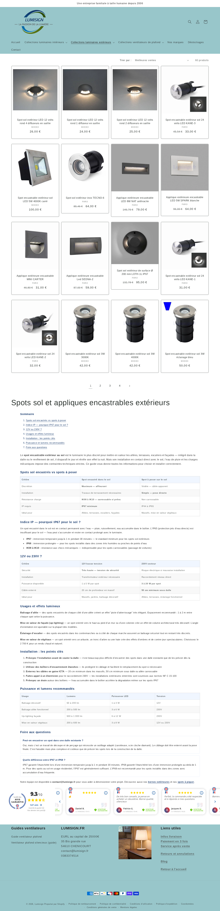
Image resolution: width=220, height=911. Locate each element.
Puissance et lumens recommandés (45, 443)
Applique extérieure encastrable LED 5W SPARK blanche (184, 199)
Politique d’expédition (166, 904)
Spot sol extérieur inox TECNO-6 (85, 198)
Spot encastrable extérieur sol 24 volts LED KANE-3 (185, 122)
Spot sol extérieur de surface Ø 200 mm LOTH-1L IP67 (135, 272)
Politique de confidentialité (113, 904)
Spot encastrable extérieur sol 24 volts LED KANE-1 (185, 278)
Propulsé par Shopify (54, 904)
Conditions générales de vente (102, 907)
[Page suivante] (129, 386)
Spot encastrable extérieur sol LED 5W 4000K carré (35, 200)
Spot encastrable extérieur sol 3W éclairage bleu (185, 356)
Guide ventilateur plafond (26, 836)
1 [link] (91, 385)
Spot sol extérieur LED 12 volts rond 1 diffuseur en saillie (85, 122)
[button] (45, 42)
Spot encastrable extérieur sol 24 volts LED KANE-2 (35, 356)
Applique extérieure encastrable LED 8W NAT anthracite (135, 200)
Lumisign (39, 904)
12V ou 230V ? (34, 429)
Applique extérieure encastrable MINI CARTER (35, 278)
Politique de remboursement (82, 904)
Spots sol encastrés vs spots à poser (46, 420)
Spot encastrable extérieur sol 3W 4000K (135, 356)
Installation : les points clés (40, 438)
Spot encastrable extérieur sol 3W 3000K (85, 356)
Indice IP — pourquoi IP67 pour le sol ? (47, 425)
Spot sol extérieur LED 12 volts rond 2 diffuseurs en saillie (135, 122)
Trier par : (125, 60)
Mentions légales (128, 907)
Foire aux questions (36, 447)
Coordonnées (187, 904)
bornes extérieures (159, 782)
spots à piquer (186, 782)
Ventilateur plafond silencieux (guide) (33, 842)
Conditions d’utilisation (141, 904)
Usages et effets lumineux (40, 434)
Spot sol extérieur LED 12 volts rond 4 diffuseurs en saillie (35, 122)
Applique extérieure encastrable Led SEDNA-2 (85, 278)
